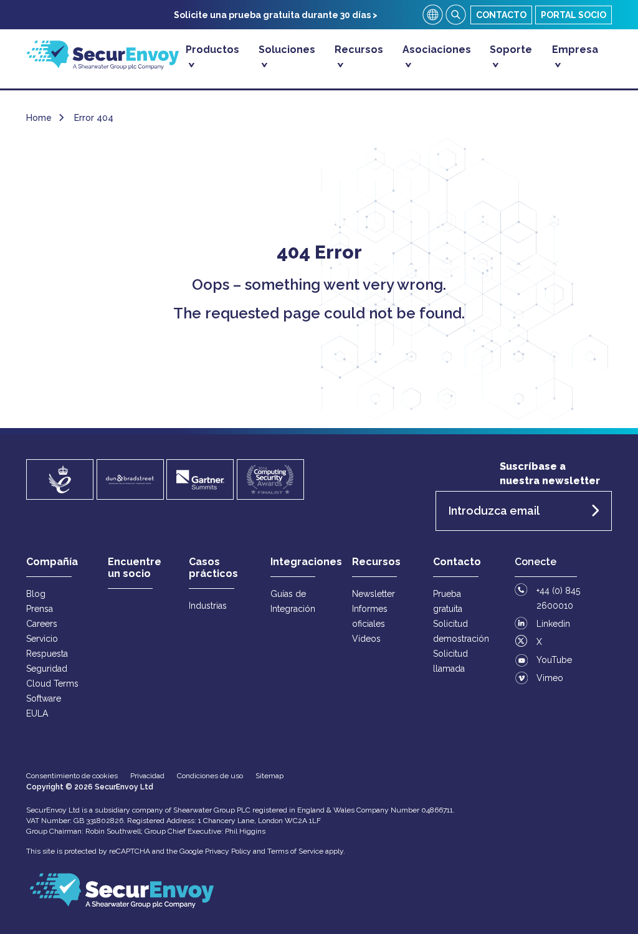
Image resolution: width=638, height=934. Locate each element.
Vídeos (366, 639)
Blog (35, 594)
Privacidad (147, 775)
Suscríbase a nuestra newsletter (550, 473)
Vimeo (549, 678)
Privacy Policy (228, 851)
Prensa (39, 609)
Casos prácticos (213, 567)
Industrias (208, 606)
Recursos (359, 49)
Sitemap (269, 775)
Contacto (501, 15)
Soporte (511, 49)
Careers (41, 624)
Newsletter (373, 594)
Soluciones (287, 49)
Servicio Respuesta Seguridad (47, 654)
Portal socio (573, 15)
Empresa (575, 49)
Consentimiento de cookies (72, 775)
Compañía (52, 562)
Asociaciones (436, 49)
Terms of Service (295, 851)
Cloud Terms (52, 684)
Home (39, 118)
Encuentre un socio (134, 567)
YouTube (554, 660)
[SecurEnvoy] (102, 66)
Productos (212, 49)
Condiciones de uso (210, 775)
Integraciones (306, 562)
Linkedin (553, 624)
